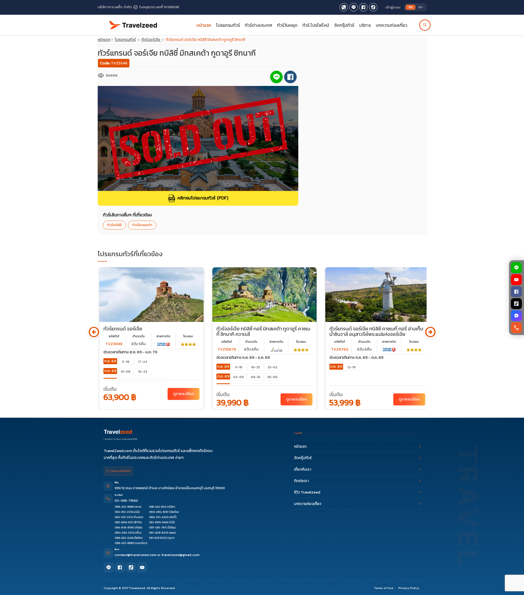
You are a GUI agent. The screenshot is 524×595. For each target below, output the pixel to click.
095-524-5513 (157, 507)
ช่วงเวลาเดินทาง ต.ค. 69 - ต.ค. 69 (356, 357)
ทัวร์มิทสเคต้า (142, 225)
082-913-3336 (124, 512)
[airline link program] (163, 344)
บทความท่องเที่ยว (391, 25)
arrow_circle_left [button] (94, 332)
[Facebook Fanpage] (363, 7)
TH (410, 7)
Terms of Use (383, 588)
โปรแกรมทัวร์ (125, 40)
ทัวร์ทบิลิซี (114, 225)
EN (420, 7)
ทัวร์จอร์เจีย (151, 40)
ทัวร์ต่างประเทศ (258, 25)
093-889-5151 (124, 522)
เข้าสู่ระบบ (393, 7)
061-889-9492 (158, 522)
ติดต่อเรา (301, 481)
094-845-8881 (124, 527)
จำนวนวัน (138, 336)
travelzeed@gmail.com (181, 554)
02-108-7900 (126, 500)
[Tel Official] (344, 7)
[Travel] (133, 23)
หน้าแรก (203, 25)
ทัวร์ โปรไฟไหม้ (315, 25)
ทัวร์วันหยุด (287, 25)
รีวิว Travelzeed (307, 492)
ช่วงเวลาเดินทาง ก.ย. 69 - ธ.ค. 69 (243, 357)
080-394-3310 (124, 533)
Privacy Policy (408, 588)
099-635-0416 (124, 538)
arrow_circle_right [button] (430, 332)
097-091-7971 (158, 527)
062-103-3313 (124, 517)
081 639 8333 (158, 538)
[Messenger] (516, 315)
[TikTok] (516, 303)
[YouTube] (516, 279)
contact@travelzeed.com (136, 554)
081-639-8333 (158, 533)
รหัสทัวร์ (114, 336)
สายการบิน (163, 336)
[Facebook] (516, 291)
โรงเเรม (188, 336)
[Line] (109, 567)
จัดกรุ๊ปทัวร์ (344, 25)
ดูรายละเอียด (183, 394)
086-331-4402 (158, 517)
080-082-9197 (158, 512)
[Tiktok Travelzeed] (373, 7)
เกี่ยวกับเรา (302, 469)
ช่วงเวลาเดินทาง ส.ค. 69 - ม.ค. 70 (130, 352)
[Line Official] (353, 7)
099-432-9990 (124, 507)
